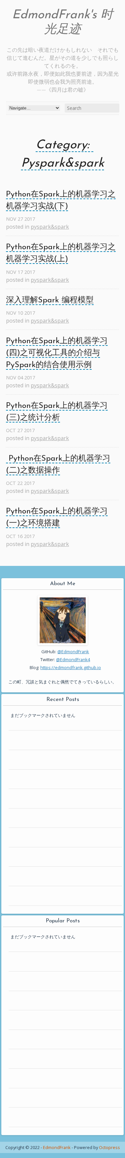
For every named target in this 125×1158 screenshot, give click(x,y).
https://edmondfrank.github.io (70, 667)
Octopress (109, 1147)
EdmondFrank (57, 1147)
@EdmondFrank (73, 652)
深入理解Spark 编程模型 (50, 300)
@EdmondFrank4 (73, 659)
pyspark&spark (50, 226)
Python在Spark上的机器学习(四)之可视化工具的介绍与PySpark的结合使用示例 (57, 353)
